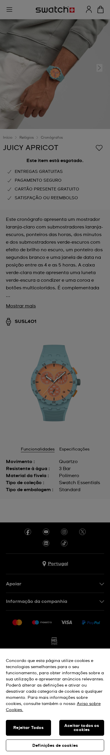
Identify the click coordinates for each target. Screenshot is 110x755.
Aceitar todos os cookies (81, 728)
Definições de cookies (55, 746)
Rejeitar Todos (28, 728)
